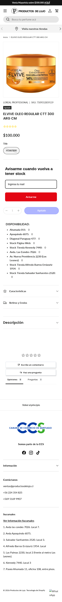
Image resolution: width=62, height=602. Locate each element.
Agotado (41, 210)
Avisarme (31, 196)
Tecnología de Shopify (35, 590)
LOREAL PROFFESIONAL (15, 102)
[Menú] (5, 10)
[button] (56, 10)
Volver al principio (31, 405)
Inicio (5, 37)
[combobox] (31, 19)
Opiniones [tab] (12, 379)
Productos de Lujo (17, 590)
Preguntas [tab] (33, 379)
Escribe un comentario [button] (32, 364)
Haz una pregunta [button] (32, 372)
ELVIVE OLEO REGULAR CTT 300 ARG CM (29, 37)
